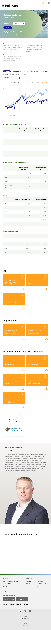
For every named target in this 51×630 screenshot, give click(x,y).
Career (38, 586)
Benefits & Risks (34, 71)
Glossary (25, 623)
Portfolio (26, 71)
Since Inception (44, 82)
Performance (7, 71)
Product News (22, 599)
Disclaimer (25, 614)
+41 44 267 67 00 (7, 590)
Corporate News (9, 599)
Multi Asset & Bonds (42, 583)
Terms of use (25, 625)
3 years (37, 82)
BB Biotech (6, 604)
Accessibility (25, 620)
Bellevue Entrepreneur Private (19, 604)
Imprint (25, 616)
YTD (28, 82)
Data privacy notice (25, 618)
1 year (32, 82)
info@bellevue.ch (7, 591)
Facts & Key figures (17, 71)
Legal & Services (25, 627)
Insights (39, 585)
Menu (46, 2)
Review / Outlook (44, 71)
